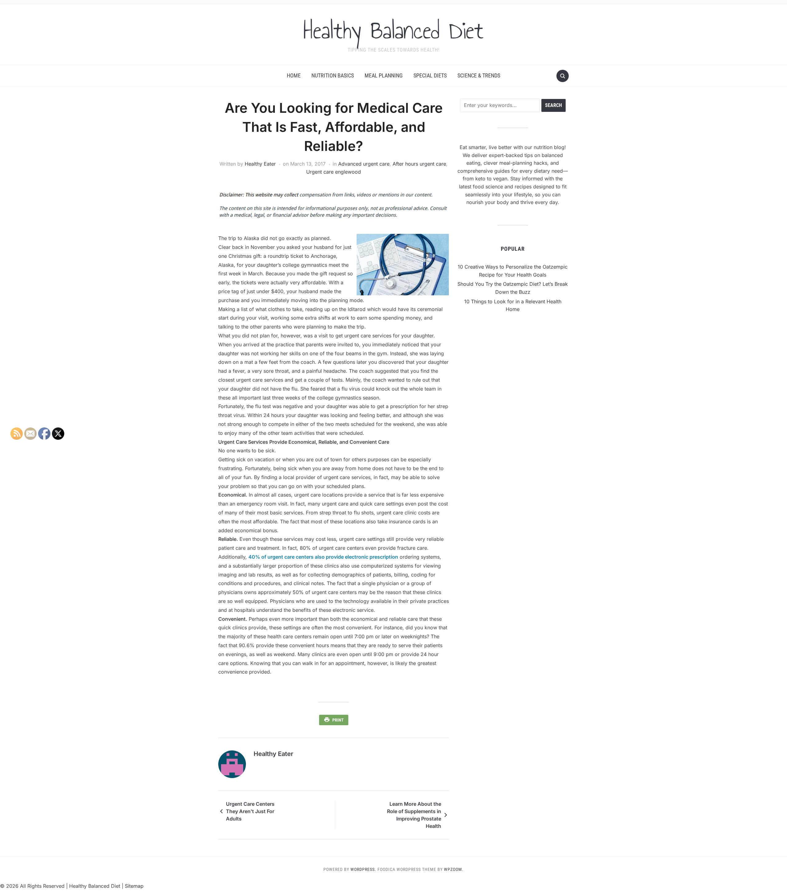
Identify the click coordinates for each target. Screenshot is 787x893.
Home (294, 75)
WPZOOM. (454, 869)
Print (338, 720)
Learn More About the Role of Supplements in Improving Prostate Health (414, 815)
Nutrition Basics (332, 75)
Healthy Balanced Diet (393, 30)
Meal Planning (384, 75)
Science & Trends (478, 75)
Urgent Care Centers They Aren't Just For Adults (250, 811)
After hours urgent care (419, 164)
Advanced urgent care (364, 164)
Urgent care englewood (333, 172)
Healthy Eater (260, 164)
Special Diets (430, 75)
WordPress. (363, 869)
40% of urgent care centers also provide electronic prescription (323, 557)
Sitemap (134, 886)
